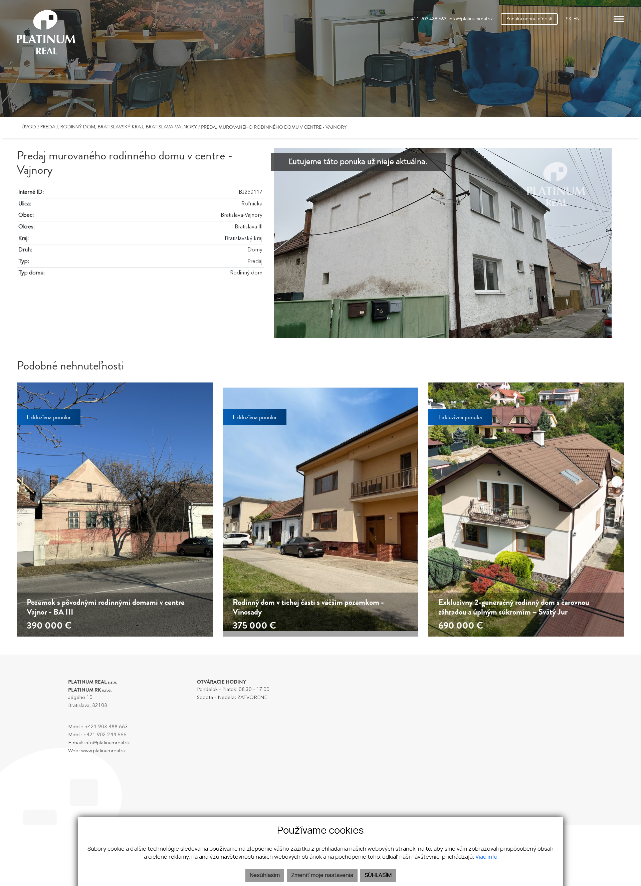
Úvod (28, 127)
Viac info (486, 857)
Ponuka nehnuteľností (529, 19)
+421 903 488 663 (427, 19)
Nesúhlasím (265, 875)
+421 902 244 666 (105, 735)
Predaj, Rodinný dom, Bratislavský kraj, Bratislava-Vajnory (119, 127)
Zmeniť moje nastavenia (322, 875)
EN (577, 19)
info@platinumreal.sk (471, 19)
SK (568, 19)
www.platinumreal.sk (103, 751)
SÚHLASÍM (378, 875)
